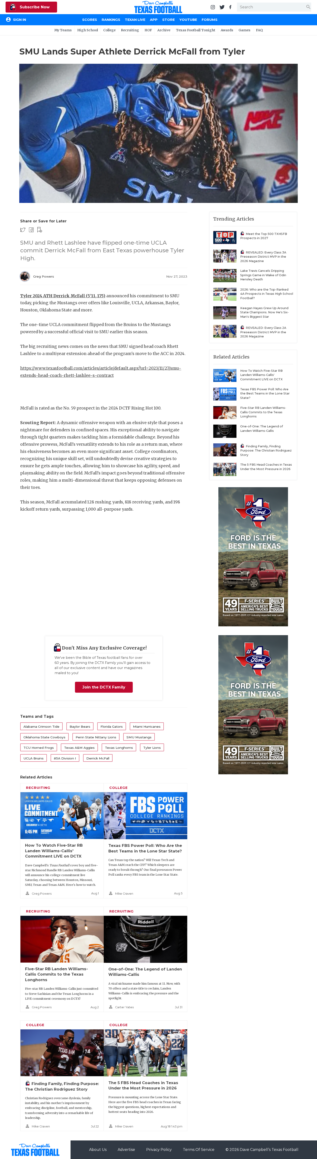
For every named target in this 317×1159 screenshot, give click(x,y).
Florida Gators (111, 726)
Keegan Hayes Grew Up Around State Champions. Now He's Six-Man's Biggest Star (264, 312)
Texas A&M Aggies (79, 747)
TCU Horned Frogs (38, 747)
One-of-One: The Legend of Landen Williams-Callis (261, 428)
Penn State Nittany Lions (96, 737)
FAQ (259, 30)
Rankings (111, 20)
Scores (89, 20)
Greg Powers (43, 276)
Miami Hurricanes (147, 726)
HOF (148, 30)
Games (244, 30)
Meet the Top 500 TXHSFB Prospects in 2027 (263, 236)
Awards (227, 30)
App (154, 20)
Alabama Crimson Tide (41, 726)
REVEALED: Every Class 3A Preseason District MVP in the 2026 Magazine (263, 257)
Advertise (126, 1149)
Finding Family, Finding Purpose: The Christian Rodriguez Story (266, 451)
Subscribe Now (34, 7)
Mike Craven (124, 893)
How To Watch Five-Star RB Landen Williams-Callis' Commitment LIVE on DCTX (54, 850)
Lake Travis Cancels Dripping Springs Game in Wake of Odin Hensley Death (263, 275)
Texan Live (135, 20)
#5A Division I (65, 758)
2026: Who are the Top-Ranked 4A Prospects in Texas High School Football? (266, 294)
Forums (209, 20)
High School (87, 30)
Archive (163, 30)
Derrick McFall (97, 758)
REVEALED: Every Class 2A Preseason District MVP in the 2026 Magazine (263, 332)
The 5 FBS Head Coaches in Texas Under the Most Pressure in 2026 (266, 467)
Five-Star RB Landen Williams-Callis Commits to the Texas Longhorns (56, 974)
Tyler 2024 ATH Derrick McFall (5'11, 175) (62, 295)
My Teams (63, 30)
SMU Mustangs (139, 737)
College (109, 30)
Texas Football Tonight (195, 30)
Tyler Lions (152, 747)
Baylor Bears (80, 726)
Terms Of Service (198, 1149)
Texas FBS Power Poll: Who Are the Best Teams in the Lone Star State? (265, 393)
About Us (98, 1149)
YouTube (188, 20)
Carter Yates (124, 1007)
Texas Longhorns (119, 747)
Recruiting (130, 30)
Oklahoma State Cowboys (44, 737)
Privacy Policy (159, 1149)
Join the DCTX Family (103, 687)
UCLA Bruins (33, 758)
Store (168, 20)
